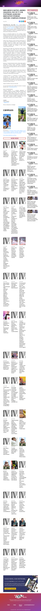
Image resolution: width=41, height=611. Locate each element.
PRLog (17, 24)
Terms (14, 605)
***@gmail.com (6, 102)
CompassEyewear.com (12, 86)
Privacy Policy (20, 605)
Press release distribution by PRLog (9, 135)
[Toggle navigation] (3, 6)
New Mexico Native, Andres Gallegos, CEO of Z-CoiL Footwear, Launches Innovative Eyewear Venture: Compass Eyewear (14, 132)
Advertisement (27, 605)
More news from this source (16, 133)
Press (8, 605)
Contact (32, 605)
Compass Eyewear (10, 28)
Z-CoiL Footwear (11, 27)
